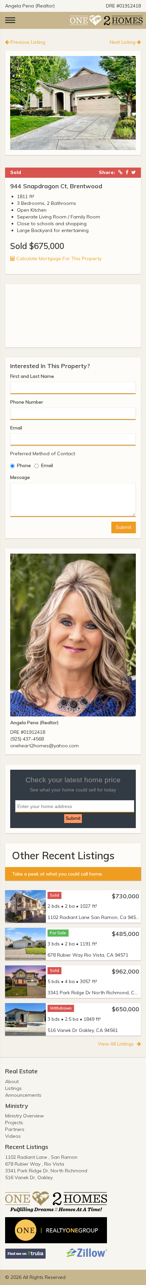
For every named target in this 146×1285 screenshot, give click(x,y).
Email (16, 428)
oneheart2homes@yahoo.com (44, 746)
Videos (13, 1136)
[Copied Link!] (120, 172)
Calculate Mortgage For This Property (58, 258)
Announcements (23, 1095)
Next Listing (123, 42)
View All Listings (116, 1044)
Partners (14, 1129)
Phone (24, 465)
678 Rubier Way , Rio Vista (34, 1164)
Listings (13, 1088)
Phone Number (26, 402)
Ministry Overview (24, 1116)
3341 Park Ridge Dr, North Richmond (46, 1171)
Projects (14, 1122)
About (12, 1081)
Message (20, 477)
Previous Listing (27, 42)
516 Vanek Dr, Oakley (29, 1177)
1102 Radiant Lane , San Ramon (41, 1157)
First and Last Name (32, 376)
